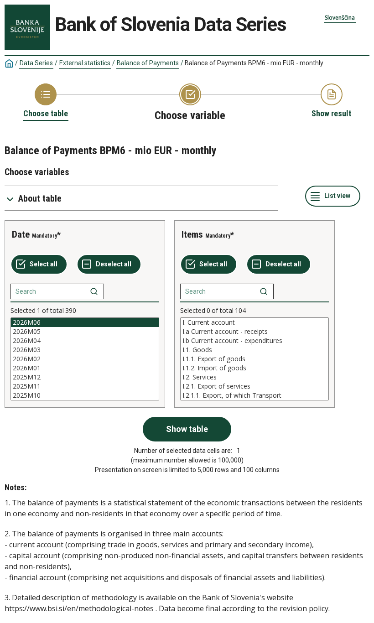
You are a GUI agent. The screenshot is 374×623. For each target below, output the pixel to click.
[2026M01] (85, 368)
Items (192, 234)
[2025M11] (85, 386)
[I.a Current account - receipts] (254, 331)
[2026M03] (85, 349)
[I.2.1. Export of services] (254, 386)
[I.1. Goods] (254, 349)
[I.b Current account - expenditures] (254, 340)
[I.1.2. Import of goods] (254, 368)
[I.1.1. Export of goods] (254, 358)
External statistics (84, 63)
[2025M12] (85, 377)
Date (21, 234)
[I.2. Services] (254, 377)
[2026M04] (85, 340)
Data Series (36, 63)
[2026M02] (85, 358)
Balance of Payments (148, 63)
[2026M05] (85, 331)
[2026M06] (85, 322)
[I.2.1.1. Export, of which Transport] (254, 395)
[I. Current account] (254, 322)
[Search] (94, 291)
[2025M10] (85, 395)
